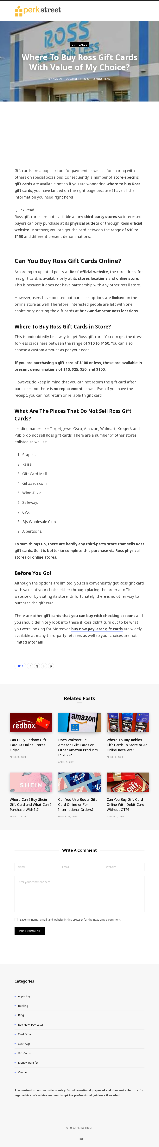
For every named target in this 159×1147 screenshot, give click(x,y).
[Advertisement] (79, 138)
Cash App (24, 1043)
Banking (23, 1005)
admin (57, 78)
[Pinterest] (51, 666)
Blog (21, 1015)
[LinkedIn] (44, 666)
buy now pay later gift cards (97, 628)
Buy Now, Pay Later (30, 1024)
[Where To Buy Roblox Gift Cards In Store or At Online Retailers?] (128, 722)
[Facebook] (30, 666)
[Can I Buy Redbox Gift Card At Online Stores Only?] (31, 722)
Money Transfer (28, 1062)
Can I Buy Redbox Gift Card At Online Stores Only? (28, 744)
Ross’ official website (89, 271)
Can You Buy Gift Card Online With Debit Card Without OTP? (125, 804)
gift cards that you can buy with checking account (89, 615)
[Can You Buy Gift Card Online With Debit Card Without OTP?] (128, 782)
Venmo (22, 1072)
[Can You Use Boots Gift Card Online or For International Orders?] (79, 782)
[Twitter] (37, 666)
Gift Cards (79, 44)
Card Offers (25, 1034)
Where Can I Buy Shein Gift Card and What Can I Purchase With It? (30, 804)
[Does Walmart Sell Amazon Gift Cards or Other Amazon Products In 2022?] (79, 722)
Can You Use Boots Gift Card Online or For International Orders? (77, 804)
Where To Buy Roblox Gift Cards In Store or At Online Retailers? (127, 744)
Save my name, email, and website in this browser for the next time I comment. (70, 919)
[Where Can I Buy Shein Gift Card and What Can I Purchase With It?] (31, 782)
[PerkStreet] (38, 11)
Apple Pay (24, 996)
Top (81, 1139)
